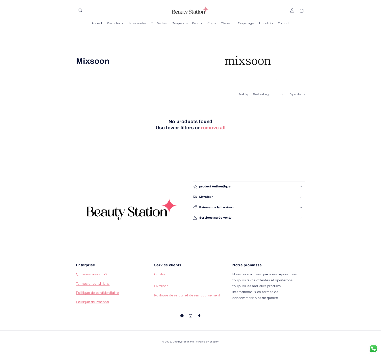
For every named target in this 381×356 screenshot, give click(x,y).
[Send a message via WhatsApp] (373, 348)
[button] (80, 10)
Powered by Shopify (207, 342)
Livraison (161, 286)
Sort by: (244, 94)
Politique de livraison (92, 302)
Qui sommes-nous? (91, 274)
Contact (160, 274)
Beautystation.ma (183, 342)
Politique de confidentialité (97, 293)
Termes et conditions (93, 284)
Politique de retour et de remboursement (187, 295)
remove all (213, 127)
